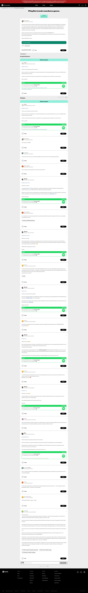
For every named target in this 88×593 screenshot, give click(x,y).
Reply (63, 50)
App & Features (27, 45)
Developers (32, 575)
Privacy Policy (16, 590)
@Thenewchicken (26, 182)
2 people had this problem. (26, 49)
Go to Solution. (27, 42)
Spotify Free (56, 582)
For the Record (20, 578)
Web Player (44, 575)
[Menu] (85, 5)
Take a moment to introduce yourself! (40, 87)
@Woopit (27, 437)
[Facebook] (84, 572)
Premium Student (57, 580)
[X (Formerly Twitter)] (81, 572)
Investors (31, 580)
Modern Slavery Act (40, 590)
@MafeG (29, 188)
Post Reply (63, 562)
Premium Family (57, 578)
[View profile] (23, 21)
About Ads (28, 590)
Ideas (51, 5)
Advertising (32, 578)
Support (43, 573)
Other (12, 8)
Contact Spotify (45, 580)
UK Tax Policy (47, 590)
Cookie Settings (22, 590)
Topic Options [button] (23, 53)
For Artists (31, 573)
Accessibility (34, 590)
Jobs (18, 575)
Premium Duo (56, 575)
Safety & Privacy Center (9, 590)
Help (36, 5)
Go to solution (44, 16)
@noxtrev (25, 291)
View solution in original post (27, 89)
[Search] (79, 5)
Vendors (31, 582)
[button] (66, 21)
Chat (43, 5)
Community (7, 5)
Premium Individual (57, 573)
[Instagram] (78, 572)
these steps (50, 2)
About (18, 573)
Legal (3, 590)
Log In (82, 5)
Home (7, 8)
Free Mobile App (45, 578)
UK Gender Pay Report (54, 590)
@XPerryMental (25, 66)
